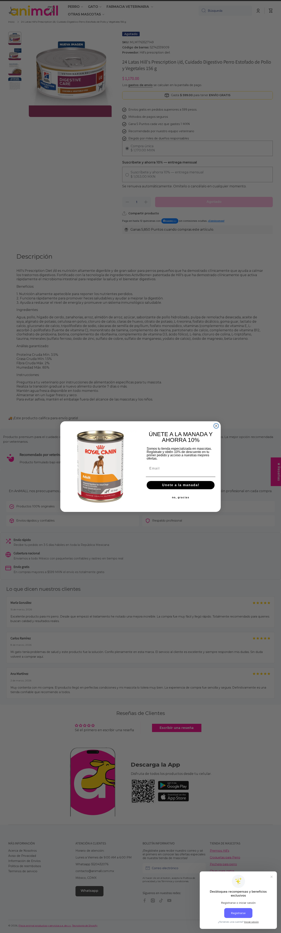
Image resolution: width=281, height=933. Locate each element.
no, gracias (180, 497)
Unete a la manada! (180, 485)
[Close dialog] (216, 425)
